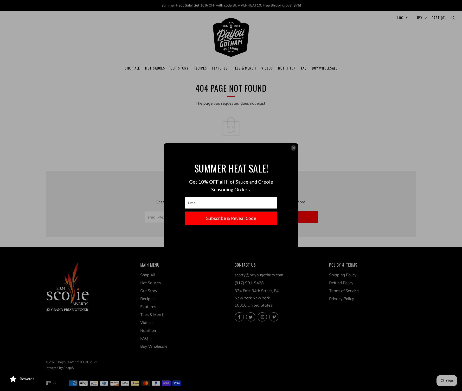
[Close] (293, 148)
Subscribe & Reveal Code (231, 218)
